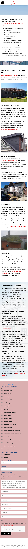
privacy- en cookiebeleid (8, 525)
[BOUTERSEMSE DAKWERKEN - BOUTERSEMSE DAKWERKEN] (14, 2)
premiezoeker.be (6, 328)
